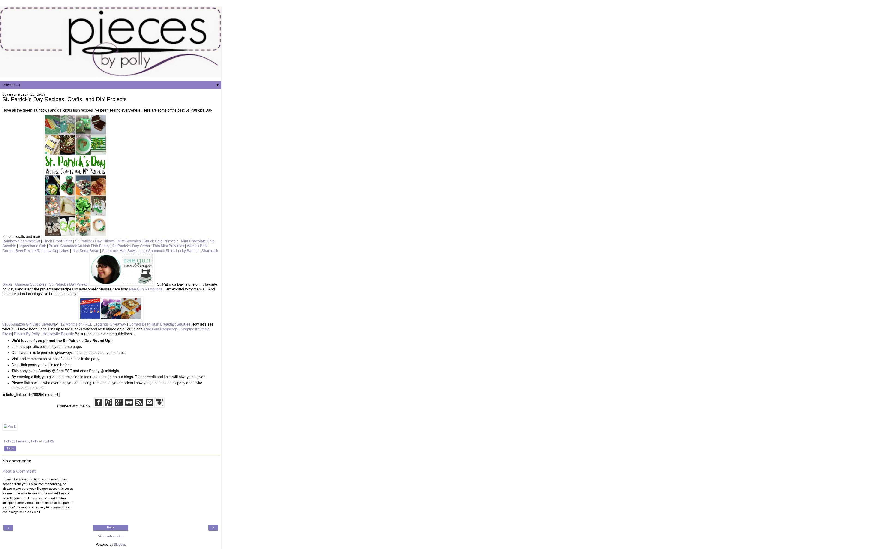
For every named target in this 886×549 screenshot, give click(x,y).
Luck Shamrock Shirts (157, 251)
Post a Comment (19, 471)
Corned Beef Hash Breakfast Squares (159, 324)
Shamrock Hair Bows (119, 251)
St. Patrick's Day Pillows (95, 241)
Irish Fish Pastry (96, 246)
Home (111, 527)
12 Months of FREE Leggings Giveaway (93, 324)
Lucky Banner (187, 251)
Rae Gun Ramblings (145, 289)
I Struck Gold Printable (160, 241)
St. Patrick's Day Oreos (131, 246)
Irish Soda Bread (85, 251)
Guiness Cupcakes (30, 284)
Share (10, 448)
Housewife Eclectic (58, 334)
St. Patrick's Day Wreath (69, 284)
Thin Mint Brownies (168, 246)
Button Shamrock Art (65, 246)
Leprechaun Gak (32, 246)
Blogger (119, 544)
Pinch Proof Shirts (57, 241)
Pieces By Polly (27, 334)
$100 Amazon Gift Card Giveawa (29, 324)
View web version (110, 536)
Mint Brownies (129, 241)
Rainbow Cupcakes (53, 251)
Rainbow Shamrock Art (21, 241)
